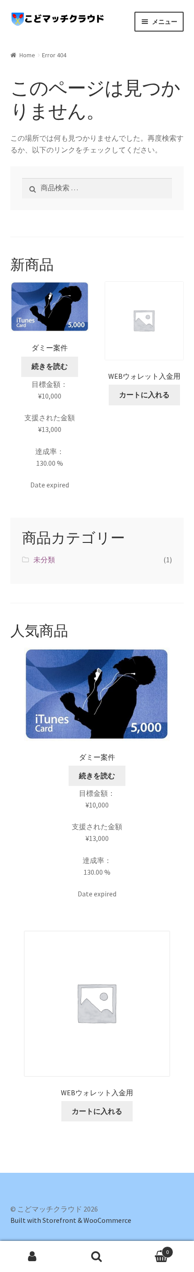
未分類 (44, 559)
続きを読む (50, 366)
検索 (97, 1256)
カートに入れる (144, 394)
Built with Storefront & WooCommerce (70, 1220)
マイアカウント (32, 1256)
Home (27, 55)
